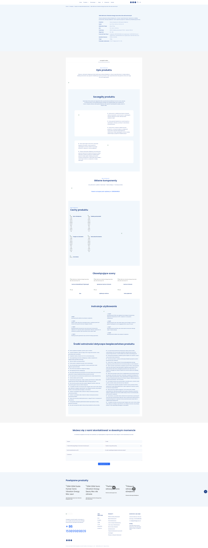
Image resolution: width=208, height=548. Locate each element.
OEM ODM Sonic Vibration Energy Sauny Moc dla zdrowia (93, 498)
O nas (99, 524)
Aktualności (100, 526)
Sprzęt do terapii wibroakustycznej (82, 6)
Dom (98, 518)
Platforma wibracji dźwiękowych (114, 516)
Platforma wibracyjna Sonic (111, 492)
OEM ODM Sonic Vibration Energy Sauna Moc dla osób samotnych (104, 6)
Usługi (99, 522)
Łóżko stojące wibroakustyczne (114, 524)
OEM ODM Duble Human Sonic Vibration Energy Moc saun (73, 498)
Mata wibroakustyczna (112, 518)
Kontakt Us (100, 528)
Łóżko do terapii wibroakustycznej (114, 522)
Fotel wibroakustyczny (112, 520)
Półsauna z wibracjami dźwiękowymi (114, 535)
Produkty (71, 6)
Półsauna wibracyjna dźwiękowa (132, 495)
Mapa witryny (106, 546)
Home (67, 6)
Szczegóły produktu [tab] (104, 60)
